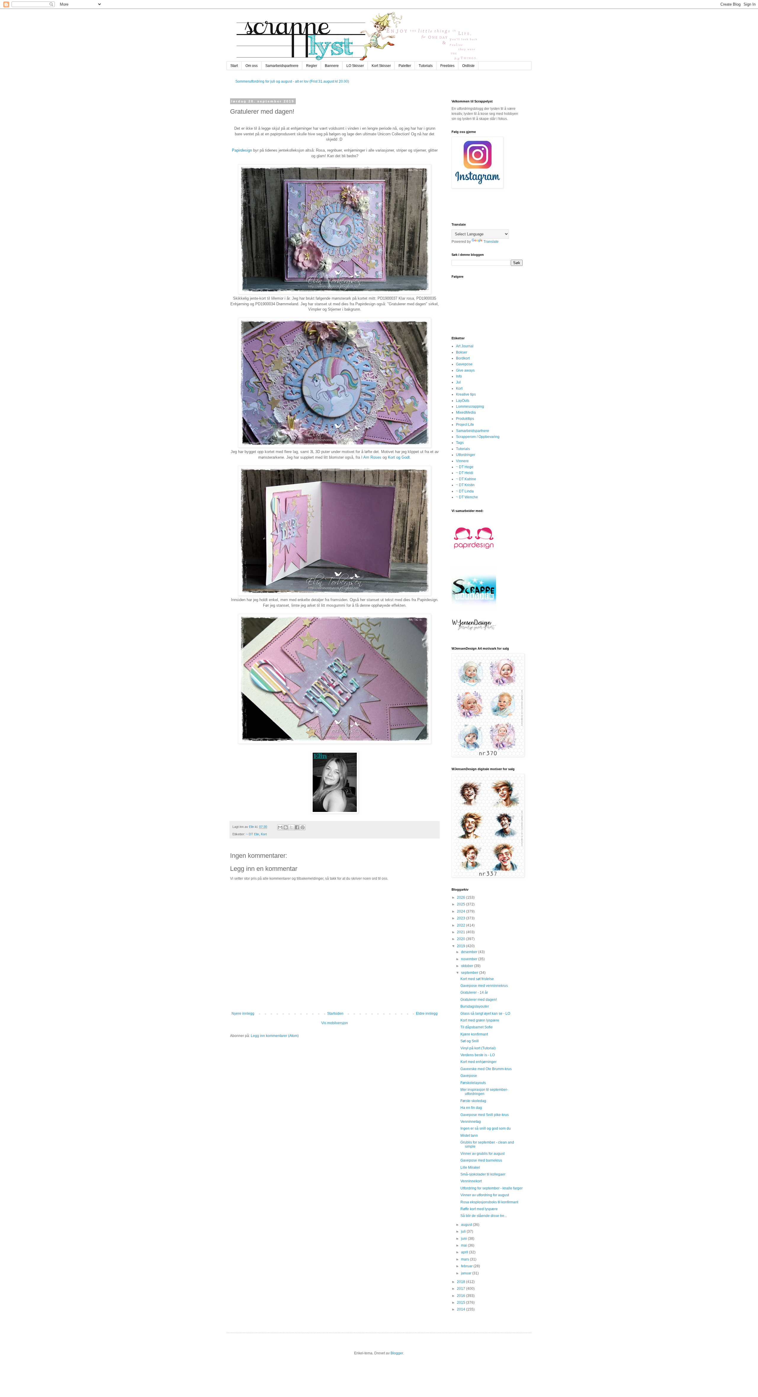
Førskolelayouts (473, 1083)
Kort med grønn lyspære (479, 1020)
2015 (461, 1302)
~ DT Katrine (466, 479)
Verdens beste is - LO (477, 1055)
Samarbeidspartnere (281, 66)
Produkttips (465, 419)
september (470, 973)
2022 (461, 925)
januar (466, 1273)
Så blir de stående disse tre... (483, 1216)
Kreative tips (466, 394)
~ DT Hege (464, 467)
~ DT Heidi (464, 473)
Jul (458, 382)
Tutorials (426, 66)
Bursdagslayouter (474, 1006)
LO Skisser (355, 66)
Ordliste (468, 66)
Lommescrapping (470, 406)
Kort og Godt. (399, 457)
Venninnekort (471, 1181)
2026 (461, 897)
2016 (461, 1296)
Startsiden (335, 1013)
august (467, 1225)
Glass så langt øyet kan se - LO (485, 1013)
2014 (461, 1309)
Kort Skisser (381, 66)
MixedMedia (466, 412)
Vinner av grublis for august (482, 1154)
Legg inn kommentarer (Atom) (275, 1036)
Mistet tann (469, 1135)
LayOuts (462, 401)
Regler (311, 66)
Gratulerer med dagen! (478, 1000)
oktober (467, 966)
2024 (461, 911)
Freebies (447, 66)
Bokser (461, 352)
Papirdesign (242, 150)
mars (465, 1259)
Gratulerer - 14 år (474, 992)
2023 (461, 918)
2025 (461, 904)
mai (464, 1245)
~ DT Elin (252, 834)
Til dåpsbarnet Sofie (476, 1027)
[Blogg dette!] (286, 827)
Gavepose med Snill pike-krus (484, 1115)
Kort (264, 834)
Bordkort (463, 358)
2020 (461, 939)
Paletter (405, 66)
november (469, 959)
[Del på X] (291, 827)
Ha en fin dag (471, 1108)
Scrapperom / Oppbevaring (478, 437)
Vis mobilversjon (334, 1023)
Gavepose (464, 364)
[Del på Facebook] (297, 827)
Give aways (465, 370)
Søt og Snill (469, 1041)
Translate (491, 242)
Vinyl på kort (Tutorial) (478, 1048)
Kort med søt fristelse (477, 979)
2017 (461, 1289)
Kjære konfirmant (474, 1034)
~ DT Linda (465, 491)
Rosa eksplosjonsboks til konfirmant (489, 1202)
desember (469, 952)
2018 (461, 1282)
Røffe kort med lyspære (479, 1209)
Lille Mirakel (470, 1167)
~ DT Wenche (467, 497)
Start (234, 66)
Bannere (332, 66)
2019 (461, 946)
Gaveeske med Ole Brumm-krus (486, 1069)
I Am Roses (372, 457)
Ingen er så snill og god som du (485, 1128)
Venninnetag (470, 1122)
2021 (461, 932)
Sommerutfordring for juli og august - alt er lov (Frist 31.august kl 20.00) (292, 81)
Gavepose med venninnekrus (484, 986)
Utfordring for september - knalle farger (491, 1188)
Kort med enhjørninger (478, 1062)
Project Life (465, 425)
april (465, 1252)
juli (464, 1231)
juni (464, 1239)
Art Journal (464, 346)
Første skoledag (473, 1101)
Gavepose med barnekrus (481, 1160)
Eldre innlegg (427, 1013)
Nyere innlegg (243, 1013)
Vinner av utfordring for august (484, 1195)
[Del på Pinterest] (303, 827)
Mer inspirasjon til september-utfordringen (484, 1092)
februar (467, 1266)
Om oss (251, 66)
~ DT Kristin (465, 485)
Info (459, 376)
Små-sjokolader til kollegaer (482, 1174)
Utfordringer (465, 455)
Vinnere (462, 461)
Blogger (397, 1353)
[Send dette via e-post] (280, 827)
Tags (460, 443)
